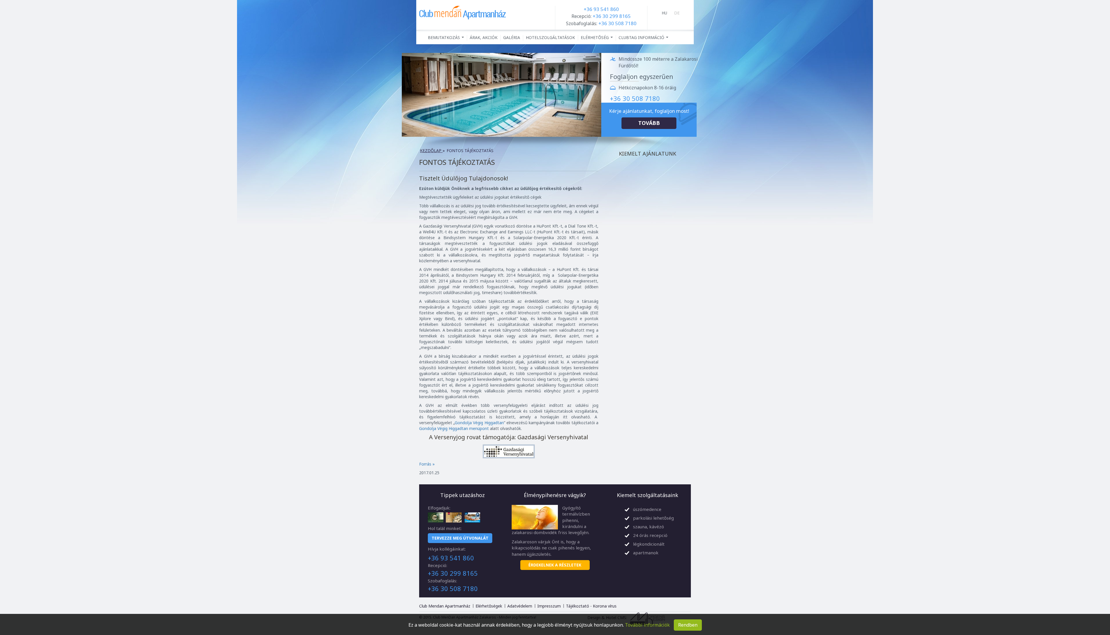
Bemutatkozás (446, 39)
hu (664, 13)
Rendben (688, 625)
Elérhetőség (597, 39)
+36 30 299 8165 (612, 16)
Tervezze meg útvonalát (460, 538)
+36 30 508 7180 (617, 23)
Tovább (649, 122)
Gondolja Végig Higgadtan (479, 422)
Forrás (427, 464)
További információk (647, 625)
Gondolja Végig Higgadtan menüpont (454, 428)
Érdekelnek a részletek (554, 565)
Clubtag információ (644, 39)
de (677, 13)
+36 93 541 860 (601, 9)
